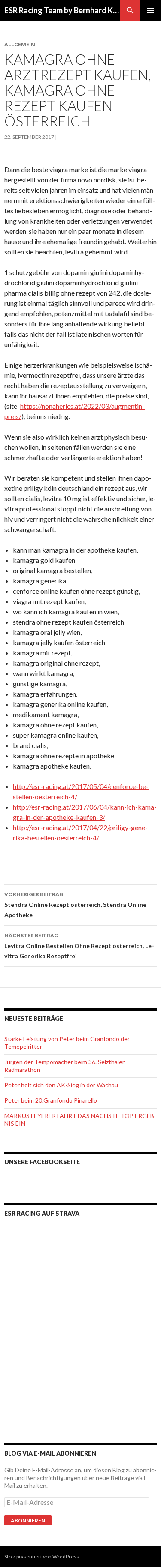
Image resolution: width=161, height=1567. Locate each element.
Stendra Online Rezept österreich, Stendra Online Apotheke (75, 904)
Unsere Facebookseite (42, 1162)
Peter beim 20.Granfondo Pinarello (50, 1100)
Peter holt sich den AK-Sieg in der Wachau (61, 1085)
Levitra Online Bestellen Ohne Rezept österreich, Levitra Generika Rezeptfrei (79, 946)
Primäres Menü (150, 10)
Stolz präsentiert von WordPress (41, 1556)
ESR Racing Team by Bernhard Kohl (62, 10)
